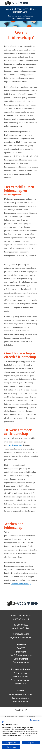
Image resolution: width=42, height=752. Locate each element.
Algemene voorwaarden (21, 637)
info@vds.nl (24, 628)
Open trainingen (21, 659)
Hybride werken (20, 701)
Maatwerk (21, 652)
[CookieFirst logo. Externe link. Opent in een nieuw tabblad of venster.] (3, 722)
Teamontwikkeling (20, 698)
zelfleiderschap (15, 445)
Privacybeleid (35, 720)
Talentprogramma (21, 662)
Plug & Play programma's (21, 655)
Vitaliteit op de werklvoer (20, 694)
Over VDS (21, 648)
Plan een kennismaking (21, 583)
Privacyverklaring (21, 634)
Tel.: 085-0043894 (21, 625)
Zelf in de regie (20, 673)
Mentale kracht (20, 676)
